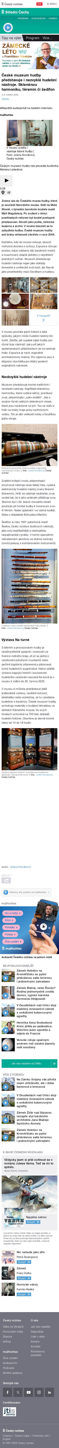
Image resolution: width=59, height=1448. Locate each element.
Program (23, 18)
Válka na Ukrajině (13, 1326)
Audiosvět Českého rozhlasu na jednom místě (27, 957)
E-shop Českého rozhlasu (23, 1152)
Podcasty (8, 1368)
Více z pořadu (13, 1074)
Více (48, 38)
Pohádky (10, 927)
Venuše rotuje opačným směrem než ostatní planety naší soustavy (36, 1043)
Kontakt (35, 1346)
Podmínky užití (41, 1435)
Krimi (8, 920)
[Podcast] (3, 192)
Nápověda (37, 1331)
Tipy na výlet (11, 38)
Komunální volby (13, 1331)
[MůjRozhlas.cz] (6, 115)
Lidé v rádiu (38, 1336)
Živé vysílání (12, 941)
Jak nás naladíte (40, 1326)
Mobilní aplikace (12, 1373)
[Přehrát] (6, 180)
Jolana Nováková (24, 155)
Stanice (7, 1336)
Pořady (9, 934)
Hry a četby (11, 913)
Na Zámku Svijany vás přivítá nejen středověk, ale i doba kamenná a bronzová (36, 1083)
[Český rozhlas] (12, 4)
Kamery (53, 18)
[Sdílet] (9, 192)
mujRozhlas (8, 903)
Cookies (7, 1435)
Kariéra (35, 1341)
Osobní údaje (22, 1435)
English (7, 1439)
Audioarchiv (38, 18)
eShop (7, 1341)
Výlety (5, 99)
